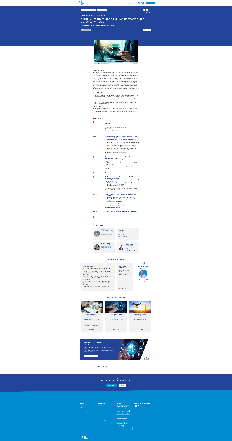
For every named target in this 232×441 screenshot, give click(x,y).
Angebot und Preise (102, 415)
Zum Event (91, 329)
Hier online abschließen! (91, 356)
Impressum (100, 405)
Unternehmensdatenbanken (86, 411)
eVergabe (82, 409)
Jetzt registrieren (111, 385)
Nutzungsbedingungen (103, 420)
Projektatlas (82, 418)
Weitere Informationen (106, 238)
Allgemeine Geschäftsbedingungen (105, 422)
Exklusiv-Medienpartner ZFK (104, 424)
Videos (81, 413)
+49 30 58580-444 (143, 279)
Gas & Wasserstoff (103, 9)
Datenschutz (100, 418)
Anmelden (151, 3)
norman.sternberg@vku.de (143, 281)
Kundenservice (92, 286)
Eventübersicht (83, 405)
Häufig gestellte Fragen (103, 413)
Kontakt (122, 385)
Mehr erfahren (122, 288)
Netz (98, 9)
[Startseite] (81, 3)
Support (94, 287)
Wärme (94, 9)
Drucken (148, 29)
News (81, 415)
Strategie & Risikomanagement (86, 9)
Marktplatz (82, 407)
